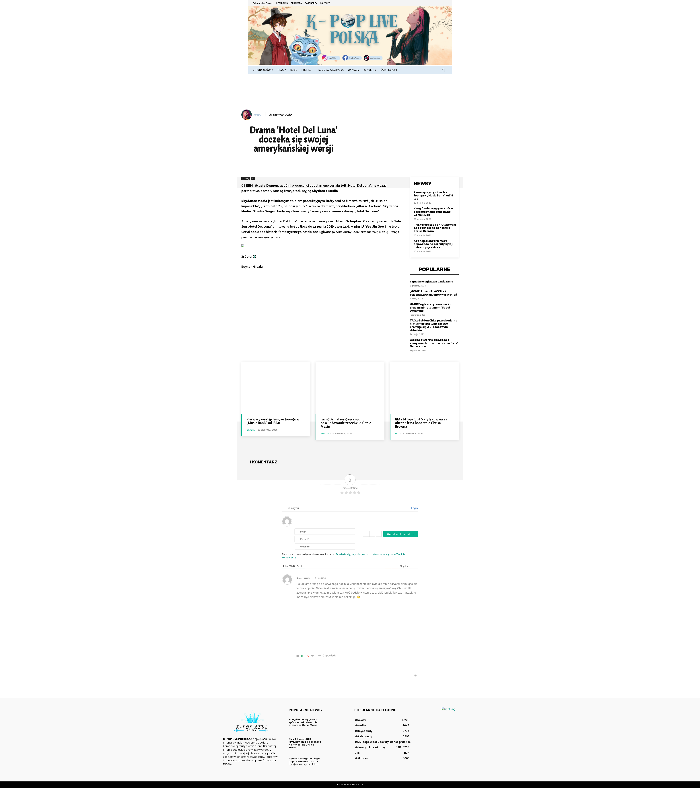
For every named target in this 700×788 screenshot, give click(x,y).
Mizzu (257, 114)
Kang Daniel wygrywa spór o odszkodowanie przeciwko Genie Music (433, 211)
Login (414, 508)
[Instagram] (429, 3)
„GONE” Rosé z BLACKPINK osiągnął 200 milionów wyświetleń (433, 293)
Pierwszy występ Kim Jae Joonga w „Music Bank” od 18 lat (433, 195)
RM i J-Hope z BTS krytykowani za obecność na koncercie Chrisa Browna (435, 227)
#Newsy (245, 178)
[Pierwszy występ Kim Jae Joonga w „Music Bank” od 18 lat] (275, 388)
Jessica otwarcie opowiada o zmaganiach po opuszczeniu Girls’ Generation (434, 343)
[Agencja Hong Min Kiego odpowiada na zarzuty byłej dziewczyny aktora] (334, 764)
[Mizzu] (247, 115)
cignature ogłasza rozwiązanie (431, 281)
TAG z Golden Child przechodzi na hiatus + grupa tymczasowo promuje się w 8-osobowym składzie (433, 325)
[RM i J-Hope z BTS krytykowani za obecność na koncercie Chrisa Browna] (424, 388)
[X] (434, 3)
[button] (443, 70)
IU (253, 178)
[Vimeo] (439, 3)
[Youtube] (444, 3)
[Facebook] (425, 3)
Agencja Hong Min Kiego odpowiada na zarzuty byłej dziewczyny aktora (433, 244)
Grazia (250, 430)
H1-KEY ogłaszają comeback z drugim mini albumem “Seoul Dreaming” (431, 307)
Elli (397, 433)
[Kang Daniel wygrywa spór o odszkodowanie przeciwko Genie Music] (350, 388)
